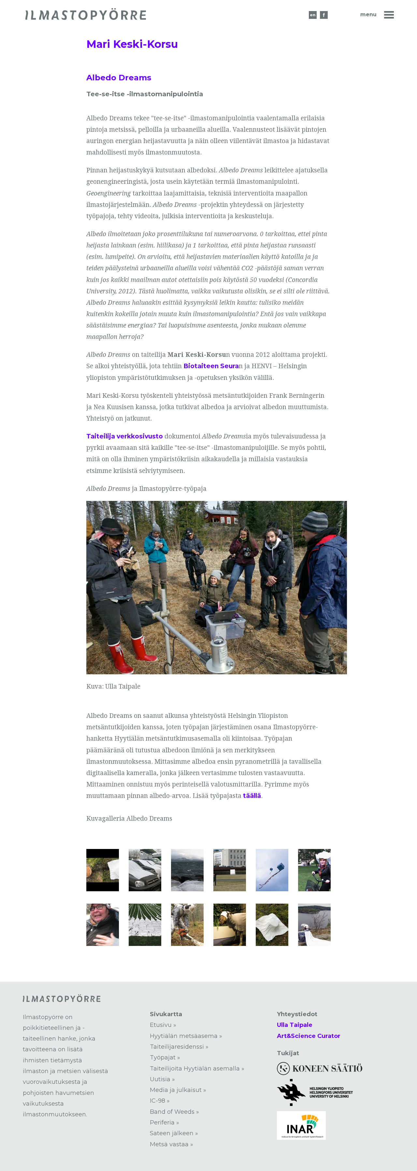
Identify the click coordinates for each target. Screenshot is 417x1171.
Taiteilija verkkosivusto (124, 436)
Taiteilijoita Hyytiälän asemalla (195, 1068)
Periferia (162, 1122)
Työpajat (163, 1057)
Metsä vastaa (169, 1144)
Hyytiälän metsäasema (184, 1036)
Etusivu (161, 1025)
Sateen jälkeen (172, 1133)
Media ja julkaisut (176, 1090)
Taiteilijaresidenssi (177, 1046)
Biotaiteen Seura (211, 366)
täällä (252, 796)
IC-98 (157, 1100)
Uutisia (160, 1079)
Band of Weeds (172, 1111)
